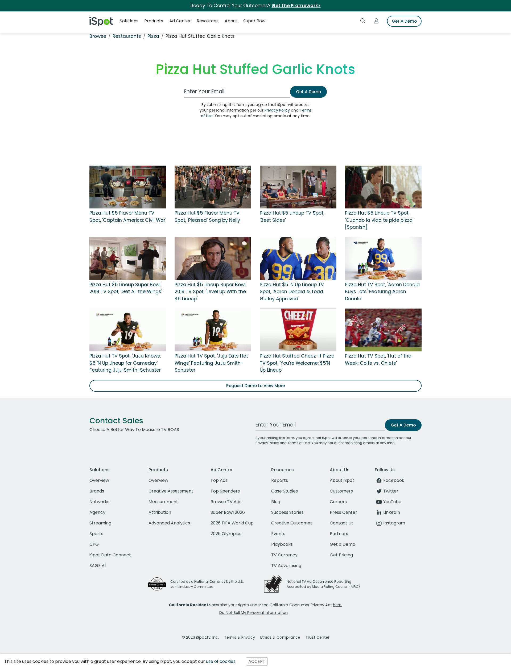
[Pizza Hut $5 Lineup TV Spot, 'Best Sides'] (298, 187)
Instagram (394, 523)
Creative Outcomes (291, 523)
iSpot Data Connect (110, 555)
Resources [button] (208, 21)
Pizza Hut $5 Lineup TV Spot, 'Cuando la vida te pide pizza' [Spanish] (379, 220)
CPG (94, 544)
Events (278, 534)
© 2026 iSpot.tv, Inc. (200, 637)
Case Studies (284, 491)
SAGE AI (97, 566)
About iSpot (342, 480)
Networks (99, 502)
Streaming (100, 523)
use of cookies (221, 661)
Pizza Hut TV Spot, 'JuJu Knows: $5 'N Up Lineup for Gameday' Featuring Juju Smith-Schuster (125, 363)
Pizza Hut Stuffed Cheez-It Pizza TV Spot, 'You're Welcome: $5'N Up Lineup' (297, 363)
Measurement (163, 502)
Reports (279, 480)
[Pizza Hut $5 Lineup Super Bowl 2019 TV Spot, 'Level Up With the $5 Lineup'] (213, 258)
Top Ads (219, 480)
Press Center (343, 512)
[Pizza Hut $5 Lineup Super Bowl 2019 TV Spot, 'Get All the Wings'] (127, 258)
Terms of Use (298, 443)
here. (337, 605)
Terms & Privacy (239, 637)
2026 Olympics (226, 534)
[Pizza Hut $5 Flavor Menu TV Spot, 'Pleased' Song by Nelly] (213, 187)
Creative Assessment (171, 491)
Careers (338, 502)
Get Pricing (341, 555)
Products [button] (153, 21)
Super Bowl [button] (254, 21)
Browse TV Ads (226, 502)
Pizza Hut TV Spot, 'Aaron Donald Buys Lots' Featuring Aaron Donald (382, 291)
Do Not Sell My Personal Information (253, 612)
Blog (275, 502)
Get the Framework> (296, 5)
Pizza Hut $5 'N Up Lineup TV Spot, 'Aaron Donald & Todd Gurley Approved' (292, 291)
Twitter (390, 491)
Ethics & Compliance (280, 637)
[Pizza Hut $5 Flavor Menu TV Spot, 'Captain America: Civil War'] (127, 187)
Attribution (160, 512)
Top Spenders (225, 491)
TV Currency (284, 555)
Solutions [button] (129, 21)
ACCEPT (256, 661)
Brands (96, 491)
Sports (96, 534)
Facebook (393, 480)
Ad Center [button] (180, 21)
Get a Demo (342, 544)
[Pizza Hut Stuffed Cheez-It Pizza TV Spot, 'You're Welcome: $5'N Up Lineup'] (298, 329)
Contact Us (341, 523)
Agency (97, 512)
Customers (341, 491)
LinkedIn (391, 512)
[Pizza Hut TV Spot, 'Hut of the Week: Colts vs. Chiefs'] (383, 329)
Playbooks (282, 544)
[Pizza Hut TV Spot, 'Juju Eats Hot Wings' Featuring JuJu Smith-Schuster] (213, 329)
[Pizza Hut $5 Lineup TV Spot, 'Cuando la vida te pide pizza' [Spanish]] (383, 187)
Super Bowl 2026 (228, 512)
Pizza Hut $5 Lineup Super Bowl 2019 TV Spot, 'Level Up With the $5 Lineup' (210, 291)
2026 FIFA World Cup (232, 523)
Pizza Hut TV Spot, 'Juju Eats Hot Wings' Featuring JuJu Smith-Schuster (211, 363)
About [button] (231, 21)
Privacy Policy (277, 110)
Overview (99, 480)
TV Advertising (286, 566)
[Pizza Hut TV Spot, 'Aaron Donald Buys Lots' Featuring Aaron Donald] (383, 258)
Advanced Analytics (169, 523)
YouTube (392, 502)
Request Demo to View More (255, 386)
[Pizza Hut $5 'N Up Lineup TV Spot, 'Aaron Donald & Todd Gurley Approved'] (298, 258)
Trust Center (317, 637)
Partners (339, 534)
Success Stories (287, 512)
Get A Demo (404, 21)
